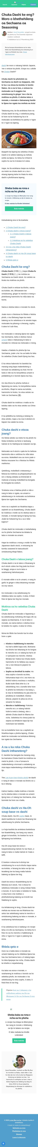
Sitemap (19, 1134)
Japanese (14, 4)
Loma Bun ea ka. (15, 1120)
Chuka (7, 72)
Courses (33, 4)
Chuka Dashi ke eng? (16, 227)
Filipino (24, 4)
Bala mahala (19, 209)
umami (4, 340)
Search (5, 4)
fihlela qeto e (12, 260)
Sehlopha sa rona (19, 1128)
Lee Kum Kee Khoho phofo (16, 778)
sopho (21, 816)
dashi (4, 65)
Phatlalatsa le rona (19, 1131)
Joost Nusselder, (18, 32)
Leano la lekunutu (19, 1137)
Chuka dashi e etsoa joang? (18, 231)
